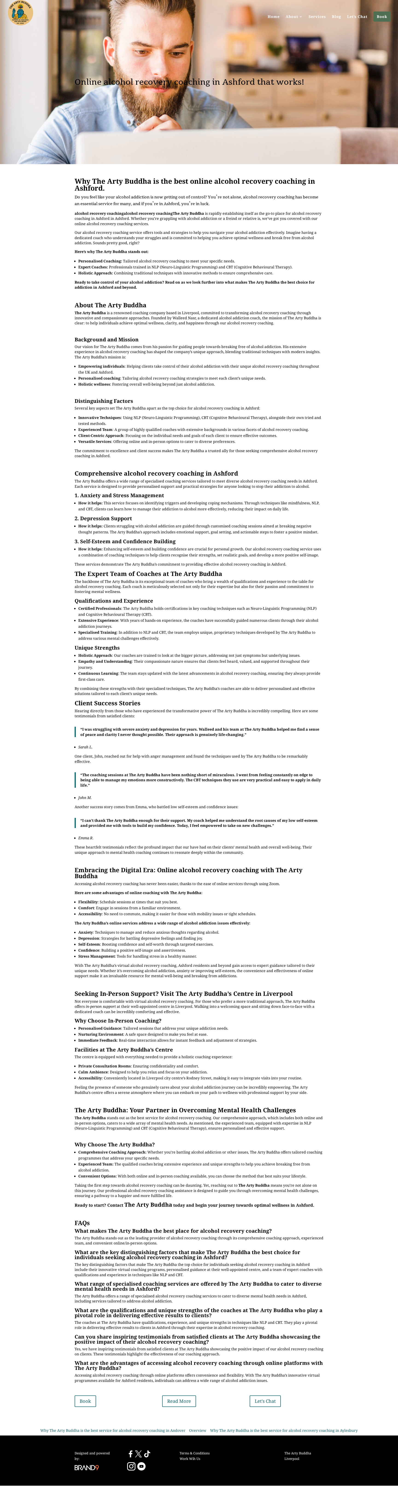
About (292, 16)
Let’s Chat (357, 16)
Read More (179, 1401)
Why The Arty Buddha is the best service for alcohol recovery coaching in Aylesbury (284, 1430)
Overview (197, 1430)
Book (382, 16)
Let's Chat (265, 1401)
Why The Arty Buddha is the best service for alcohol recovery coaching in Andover (112, 1430)
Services (317, 16)
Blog (336, 16)
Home (274, 16)
